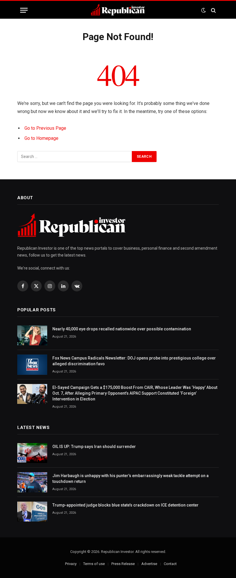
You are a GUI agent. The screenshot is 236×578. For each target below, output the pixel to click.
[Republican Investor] (118, 10)
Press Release (123, 564)
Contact (170, 564)
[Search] (213, 10)
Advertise (149, 564)
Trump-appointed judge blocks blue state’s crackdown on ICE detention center (125, 505)
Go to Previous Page (45, 128)
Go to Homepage (41, 138)
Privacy (71, 564)
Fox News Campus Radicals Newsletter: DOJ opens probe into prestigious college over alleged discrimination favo (134, 361)
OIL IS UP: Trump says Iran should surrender (94, 446)
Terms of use (94, 564)
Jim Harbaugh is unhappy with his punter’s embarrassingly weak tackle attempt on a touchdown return (130, 478)
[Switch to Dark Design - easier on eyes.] (203, 10)
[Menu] (24, 10)
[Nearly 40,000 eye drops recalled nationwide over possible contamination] (32, 335)
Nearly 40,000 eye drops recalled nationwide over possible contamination (121, 329)
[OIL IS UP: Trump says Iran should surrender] (32, 453)
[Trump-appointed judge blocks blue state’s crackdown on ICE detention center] (32, 511)
